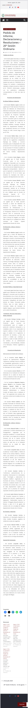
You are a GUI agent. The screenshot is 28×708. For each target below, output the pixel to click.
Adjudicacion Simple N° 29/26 (13, 5)
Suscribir (22, 704)
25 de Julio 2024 (8, 681)
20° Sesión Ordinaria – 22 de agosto (14, 685)
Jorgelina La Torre (17, 52)
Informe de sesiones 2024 (9, 29)
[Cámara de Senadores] (3, 20)
